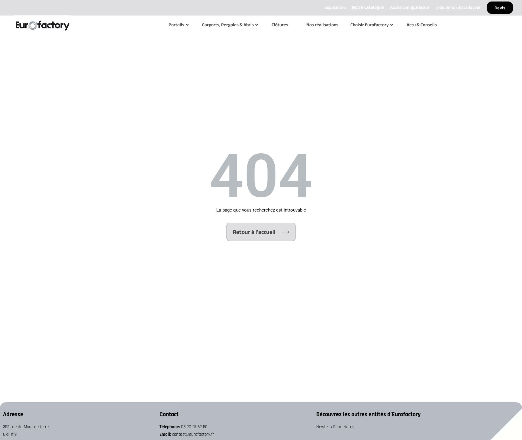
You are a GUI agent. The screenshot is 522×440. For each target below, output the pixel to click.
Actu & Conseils (422, 24)
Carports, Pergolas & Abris (228, 24)
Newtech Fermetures (335, 427)
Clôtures (280, 24)
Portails (176, 24)
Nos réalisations (322, 24)
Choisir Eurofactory (369, 24)
